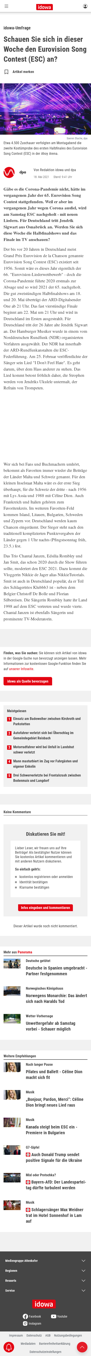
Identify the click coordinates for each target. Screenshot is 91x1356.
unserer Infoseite (21, 669)
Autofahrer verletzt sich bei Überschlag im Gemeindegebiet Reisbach (43, 735)
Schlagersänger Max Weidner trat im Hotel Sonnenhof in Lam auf (54, 1215)
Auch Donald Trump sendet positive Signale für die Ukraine (54, 1157)
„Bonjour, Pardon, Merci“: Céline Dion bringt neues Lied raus (54, 1102)
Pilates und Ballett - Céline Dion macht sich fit (54, 1074)
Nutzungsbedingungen (68, 1335)
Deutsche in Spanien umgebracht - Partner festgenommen (56, 970)
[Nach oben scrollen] (82, 1347)
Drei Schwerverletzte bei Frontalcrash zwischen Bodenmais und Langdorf (47, 778)
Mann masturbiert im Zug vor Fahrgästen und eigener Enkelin (45, 764)
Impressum (16, 1335)
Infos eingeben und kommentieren (45, 908)
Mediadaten (28, 1343)
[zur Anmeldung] (85, 6)
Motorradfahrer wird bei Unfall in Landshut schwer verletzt (43, 749)
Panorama (25, 952)
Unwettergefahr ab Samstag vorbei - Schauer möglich (50, 1026)
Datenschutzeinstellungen (45, 1352)
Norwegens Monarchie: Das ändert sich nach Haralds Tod (56, 998)
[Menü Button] (6, 6)
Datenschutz (34, 1335)
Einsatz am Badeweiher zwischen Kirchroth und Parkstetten (47, 721)
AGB (48, 1335)
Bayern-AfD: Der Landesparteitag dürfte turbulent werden (56, 1184)
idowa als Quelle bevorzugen (27, 681)
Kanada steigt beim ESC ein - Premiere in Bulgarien (51, 1129)
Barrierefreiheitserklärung (54, 1343)
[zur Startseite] (45, 1302)
